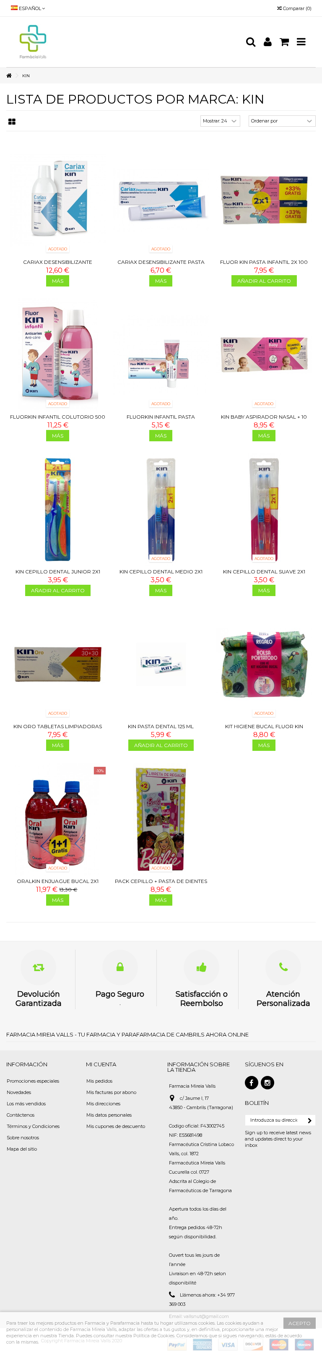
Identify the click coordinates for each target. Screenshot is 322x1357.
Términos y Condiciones (33, 1126)
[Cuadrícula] (12, 122)
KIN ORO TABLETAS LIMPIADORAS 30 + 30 (57, 729)
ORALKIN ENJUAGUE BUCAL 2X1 (58, 881)
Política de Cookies (153, 1336)
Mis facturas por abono (111, 1092)
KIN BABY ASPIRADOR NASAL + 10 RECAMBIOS (264, 420)
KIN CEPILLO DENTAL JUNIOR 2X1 (58, 571)
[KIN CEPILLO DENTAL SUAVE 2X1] (264, 509)
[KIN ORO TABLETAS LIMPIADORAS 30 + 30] (58, 664)
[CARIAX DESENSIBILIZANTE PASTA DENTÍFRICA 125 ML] (161, 200)
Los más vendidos (26, 1104)
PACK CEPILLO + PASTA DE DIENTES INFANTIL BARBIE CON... (161, 884)
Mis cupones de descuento (115, 1126)
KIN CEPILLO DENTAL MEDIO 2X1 (161, 571)
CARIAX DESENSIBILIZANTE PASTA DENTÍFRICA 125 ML (161, 265)
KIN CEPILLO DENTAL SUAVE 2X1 (264, 571)
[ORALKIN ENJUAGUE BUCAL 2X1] (58, 819)
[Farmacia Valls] (125, 42)
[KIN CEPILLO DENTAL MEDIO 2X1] (161, 509)
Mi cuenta (101, 1064)
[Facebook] (251, 1082)
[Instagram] (267, 1082)
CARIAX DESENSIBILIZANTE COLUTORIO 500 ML (57, 265)
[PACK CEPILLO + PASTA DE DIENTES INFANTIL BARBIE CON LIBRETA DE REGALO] (161, 819)
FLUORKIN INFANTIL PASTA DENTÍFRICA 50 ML (161, 420)
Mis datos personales (109, 1115)
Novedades (19, 1092)
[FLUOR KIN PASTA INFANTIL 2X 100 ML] (264, 200)
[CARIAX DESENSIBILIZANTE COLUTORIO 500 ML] (58, 200)
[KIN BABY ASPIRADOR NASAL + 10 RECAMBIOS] (264, 355)
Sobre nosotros (23, 1138)
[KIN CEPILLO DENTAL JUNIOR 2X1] (58, 509)
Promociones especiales (33, 1081)
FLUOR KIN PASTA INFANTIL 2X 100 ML (264, 265)
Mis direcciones (103, 1104)
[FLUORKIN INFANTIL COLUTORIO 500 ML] (58, 355)
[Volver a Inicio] (8, 75)
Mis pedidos (99, 1081)
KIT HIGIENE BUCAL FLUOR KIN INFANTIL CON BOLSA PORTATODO (264, 729)
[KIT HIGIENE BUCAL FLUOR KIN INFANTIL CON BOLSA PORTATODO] (264, 664)
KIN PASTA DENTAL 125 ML (161, 726)
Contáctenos (20, 1115)
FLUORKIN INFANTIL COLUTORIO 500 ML (57, 420)
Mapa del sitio (22, 1149)
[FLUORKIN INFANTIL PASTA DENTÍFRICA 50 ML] (161, 355)
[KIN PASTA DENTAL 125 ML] (161, 664)
